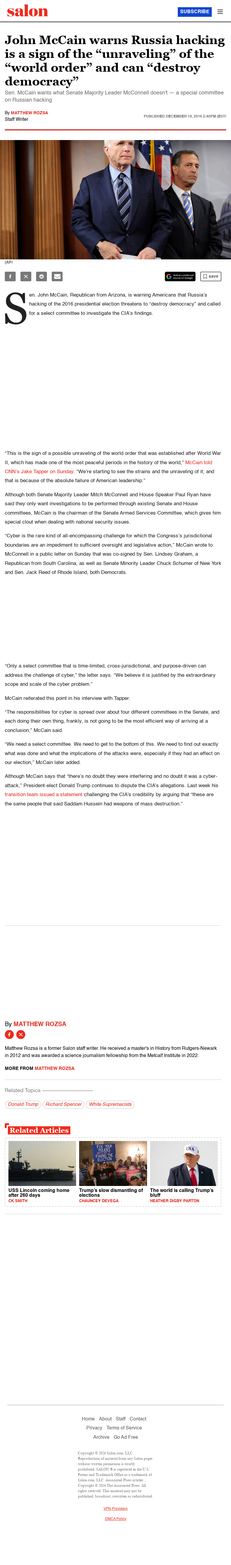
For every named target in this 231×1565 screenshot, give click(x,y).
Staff (120, 1419)
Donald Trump (23, 1104)
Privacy (94, 1428)
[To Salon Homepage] (27, 10)
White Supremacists (110, 1104)
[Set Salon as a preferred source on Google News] (180, 276)
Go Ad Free (126, 1437)
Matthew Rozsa (29, 113)
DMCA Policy (115, 1519)
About (105, 1419)
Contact (138, 1419)
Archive (101, 1437)
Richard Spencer (63, 1104)
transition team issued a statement (43, 794)
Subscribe (194, 12)
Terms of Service (124, 1428)
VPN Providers (115, 1509)
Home (88, 1419)
